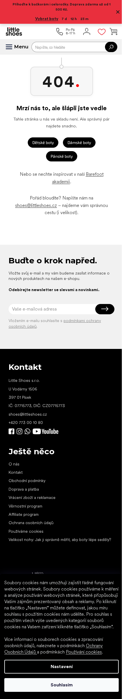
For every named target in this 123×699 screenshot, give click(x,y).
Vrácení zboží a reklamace (32, 497)
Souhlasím (62, 685)
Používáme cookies (26, 531)
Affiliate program (24, 514)
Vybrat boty (46, 18)
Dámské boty (79, 142)
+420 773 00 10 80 (26, 422)
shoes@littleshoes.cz (36, 205)
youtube (45, 431)
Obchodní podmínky (27, 480)
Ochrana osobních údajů (31, 522)
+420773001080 (29, 431)
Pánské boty (62, 156)
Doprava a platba (24, 489)
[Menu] (11, 47)
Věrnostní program (25, 506)
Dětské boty (43, 142)
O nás (14, 464)
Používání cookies (84, 652)
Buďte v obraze (11, 431)
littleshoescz (19, 431)
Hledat (111, 47)
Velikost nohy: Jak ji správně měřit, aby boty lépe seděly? (60, 539)
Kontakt (16, 472)
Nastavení (62, 666)
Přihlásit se (104, 309)
